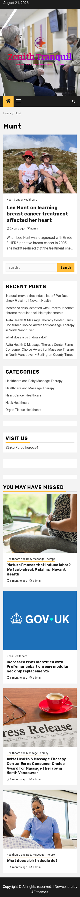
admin (34, 228)
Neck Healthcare (18, 403)
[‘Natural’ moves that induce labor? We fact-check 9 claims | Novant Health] (40, 523)
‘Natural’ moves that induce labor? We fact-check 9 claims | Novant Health (39, 569)
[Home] (8, 101)
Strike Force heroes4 (22, 447)
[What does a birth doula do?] (40, 819)
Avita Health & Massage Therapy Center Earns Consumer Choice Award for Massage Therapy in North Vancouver (40, 325)
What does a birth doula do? (26, 337)
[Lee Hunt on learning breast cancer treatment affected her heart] (40, 164)
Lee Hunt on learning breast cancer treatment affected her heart (37, 214)
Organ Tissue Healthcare (24, 410)
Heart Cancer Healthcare (22, 199)
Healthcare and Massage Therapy (30, 388)
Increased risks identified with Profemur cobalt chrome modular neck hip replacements (38, 667)
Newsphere (64, 887)
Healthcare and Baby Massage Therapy (34, 381)
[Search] (73, 101)
